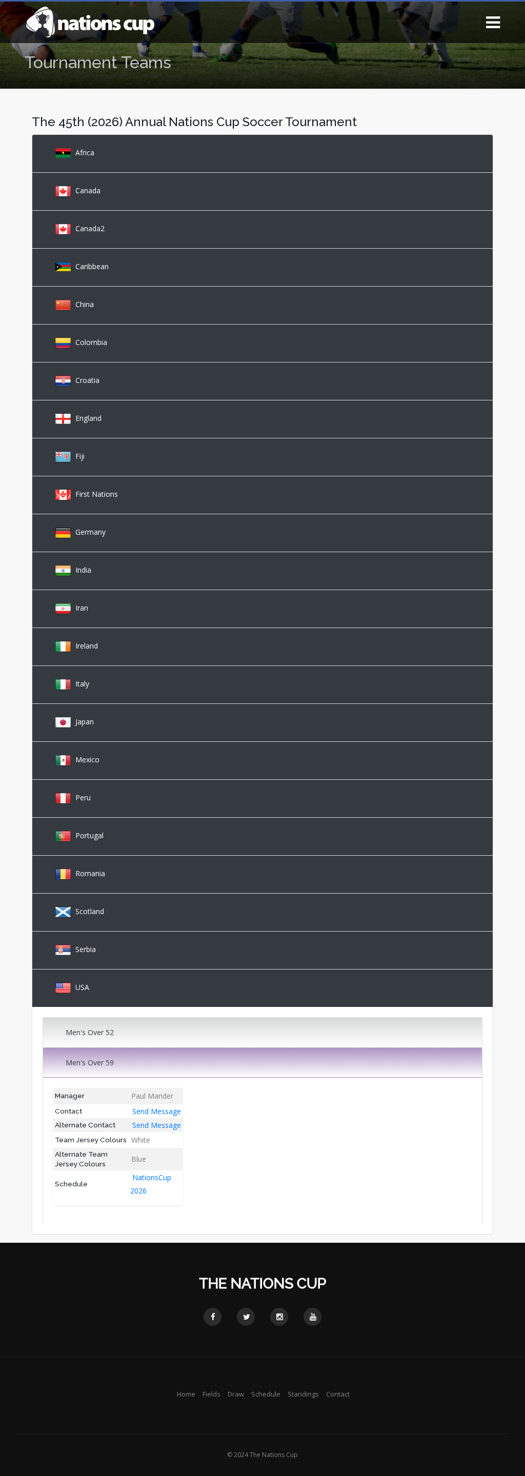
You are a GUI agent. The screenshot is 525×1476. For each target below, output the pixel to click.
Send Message (156, 1111)
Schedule (265, 1394)
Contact (338, 1394)
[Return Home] (90, 21)
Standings (303, 1394)
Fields (211, 1394)
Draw (236, 1394)
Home (186, 1394)
